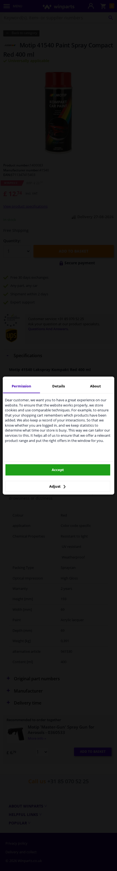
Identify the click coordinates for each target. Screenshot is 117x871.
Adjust (55, 486)
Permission (21, 386)
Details (58, 386)
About (95, 386)
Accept (58, 469)
